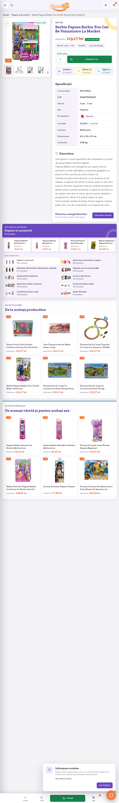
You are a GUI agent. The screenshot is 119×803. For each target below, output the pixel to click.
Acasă (6, 15)
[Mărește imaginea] (26, 41)
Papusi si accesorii (20, 15)
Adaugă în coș (91, 59)
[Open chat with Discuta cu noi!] (111, 795)
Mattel (59, 22)
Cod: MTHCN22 (96, 45)
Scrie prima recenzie (103, 215)
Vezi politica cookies (63, 779)
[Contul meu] (105, 5)
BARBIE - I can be (89, 123)
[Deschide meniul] (5, 5)
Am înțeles (104, 785)
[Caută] (11, 5)
